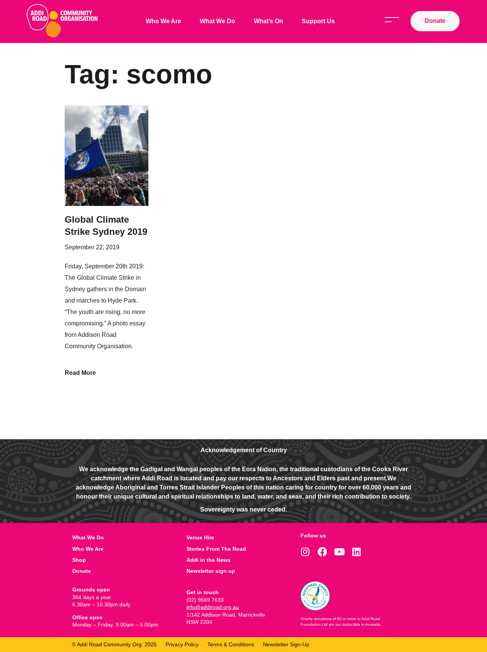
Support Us (318, 21)
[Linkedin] (356, 551)
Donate (81, 571)
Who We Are (163, 21)
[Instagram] (305, 551)
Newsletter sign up (210, 571)
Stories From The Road (216, 549)
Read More (80, 373)
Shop (79, 560)
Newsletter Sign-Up (286, 644)
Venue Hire (200, 537)
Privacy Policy (182, 644)
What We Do (217, 21)
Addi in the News (208, 560)
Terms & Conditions (230, 644)
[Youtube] (339, 551)
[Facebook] (322, 551)
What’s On (268, 21)
